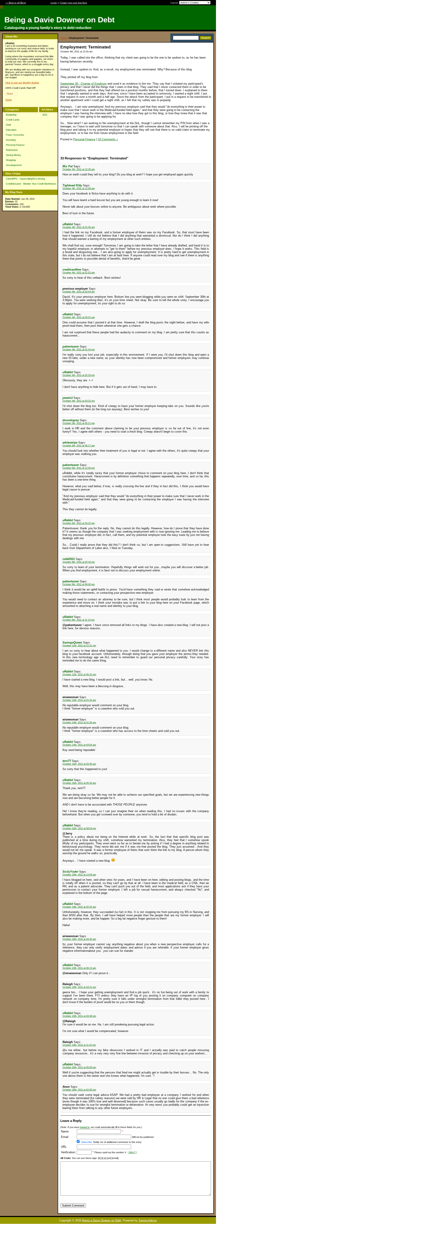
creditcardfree (71, 269)
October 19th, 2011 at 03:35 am (79, 939)
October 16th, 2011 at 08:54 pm (79, 828)
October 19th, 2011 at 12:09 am (79, 874)
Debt (8, 124)
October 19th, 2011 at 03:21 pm (79, 987)
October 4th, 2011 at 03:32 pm (78, 400)
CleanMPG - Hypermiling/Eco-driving (25, 178)
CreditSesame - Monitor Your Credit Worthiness (31, 183)
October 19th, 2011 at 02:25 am (79, 906)
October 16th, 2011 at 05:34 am (79, 783)
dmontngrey (70, 420)
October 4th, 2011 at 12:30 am (78, 169)
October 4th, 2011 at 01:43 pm (78, 349)
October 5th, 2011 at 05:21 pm (78, 423)
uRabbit (67, 224)
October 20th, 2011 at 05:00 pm (79, 1067)
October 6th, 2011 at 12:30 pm (78, 468)
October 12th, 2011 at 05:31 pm (79, 674)
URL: (64, 1146)
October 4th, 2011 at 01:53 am (78, 272)
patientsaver (70, 346)
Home (63, 38)
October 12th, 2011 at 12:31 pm (79, 645)
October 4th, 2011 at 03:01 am (78, 317)
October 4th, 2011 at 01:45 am (78, 227)
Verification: (68, 1152)
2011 (44, 114)
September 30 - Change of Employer (83, 83)
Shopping (11, 160)
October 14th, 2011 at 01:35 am (79, 722)
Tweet (8, 99)
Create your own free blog (73, 2)
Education (11, 129)
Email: (65, 1137)
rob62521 (68, 559)
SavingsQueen (72, 642)
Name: (65, 1131)
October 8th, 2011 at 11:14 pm (78, 619)
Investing (11, 140)
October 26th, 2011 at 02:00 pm (79, 1089)
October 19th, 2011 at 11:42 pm (79, 1045)
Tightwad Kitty (72, 185)
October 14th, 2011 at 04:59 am (79, 744)
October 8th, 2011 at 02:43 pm (78, 562)
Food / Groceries (15, 135)
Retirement (12, 150)
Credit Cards (13, 119)
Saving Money (13, 155)
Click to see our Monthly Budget (22, 82)
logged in (84, 1127)
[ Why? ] (132, 1152)
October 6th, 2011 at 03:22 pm (78, 523)
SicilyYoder (70, 871)
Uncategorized (13, 165)
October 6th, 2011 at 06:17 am (78, 445)
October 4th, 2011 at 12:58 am (78, 188)
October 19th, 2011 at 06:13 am (79, 968)
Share (10, 93)
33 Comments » (108, 139)
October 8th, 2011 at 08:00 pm (78, 584)
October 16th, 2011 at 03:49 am (79, 764)
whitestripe (69, 442)
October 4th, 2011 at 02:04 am (78, 291)
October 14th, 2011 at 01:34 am (79, 700)
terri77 (66, 761)
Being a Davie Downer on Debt (101, 1220)
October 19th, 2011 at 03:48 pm (79, 1016)
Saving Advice (148, 1220)
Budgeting (11, 114)
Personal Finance (15, 145)
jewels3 (67, 397)
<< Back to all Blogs (15, 2)
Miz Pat (67, 166)
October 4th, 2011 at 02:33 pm (78, 375)
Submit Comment (73, 1205)
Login (54, 2)
